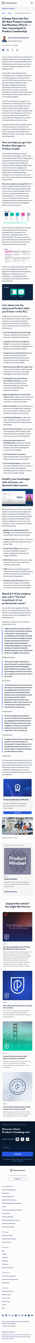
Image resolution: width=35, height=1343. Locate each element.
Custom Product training (9, 1239)
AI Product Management (9, 1190)
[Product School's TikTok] (13, 1315)
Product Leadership (7, 1217)
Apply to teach (6, 1301)
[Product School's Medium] (22, 1315)
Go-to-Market (6, 1213)
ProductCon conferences (9, 1276)
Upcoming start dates (8, 1227)
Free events (5, 1264)
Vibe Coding (5, 1193)
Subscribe (17, 1154)
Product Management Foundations (11, 1203)
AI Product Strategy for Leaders (11, 1220)
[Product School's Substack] (32, 1315)
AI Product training (7, 1235)
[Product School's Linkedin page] (6, 1315)
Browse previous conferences (10, 1279)
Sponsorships (5, 1283)
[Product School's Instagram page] (9, 1315)
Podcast (4, 1254)
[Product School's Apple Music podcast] (29, 1315)
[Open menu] (31, 3)
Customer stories (6, 1242)
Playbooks (5, 1261)
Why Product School (7, 1291)
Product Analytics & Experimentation (12, 1210)
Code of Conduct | (11, 1321)
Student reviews (6, 1294)
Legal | (4, 1321)
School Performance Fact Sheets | (14, 1334)
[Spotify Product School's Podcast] (26, 1315)
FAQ (3, 1308)
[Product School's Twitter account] (19, 1315)
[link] (18, 37)
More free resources (7, 1267)
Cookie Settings (11, 1323)
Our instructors (6, 1298)
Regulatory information (8, 1332)
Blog (3, 1250)
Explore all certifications (9, 1223)
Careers (4, 1305)
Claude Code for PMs (8, 1196)
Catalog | (4, 1334)
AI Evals (4, 1206)
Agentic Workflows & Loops (9, 1200)
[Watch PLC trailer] (17, 826)
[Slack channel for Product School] (3, 1315)
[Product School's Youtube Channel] (16, 1315)
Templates (5, 1257)
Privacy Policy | (20, 1321)
